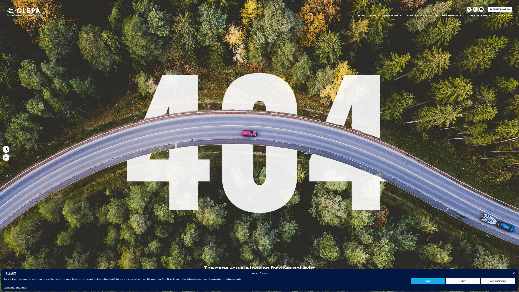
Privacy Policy (21, 288)
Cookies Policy (9, 288)
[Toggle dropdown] (379, 15)
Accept (428, 281)
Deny (462, 281)
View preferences (498, 281)
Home (361, 15)
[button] (513, 273)
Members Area (500, 9)
